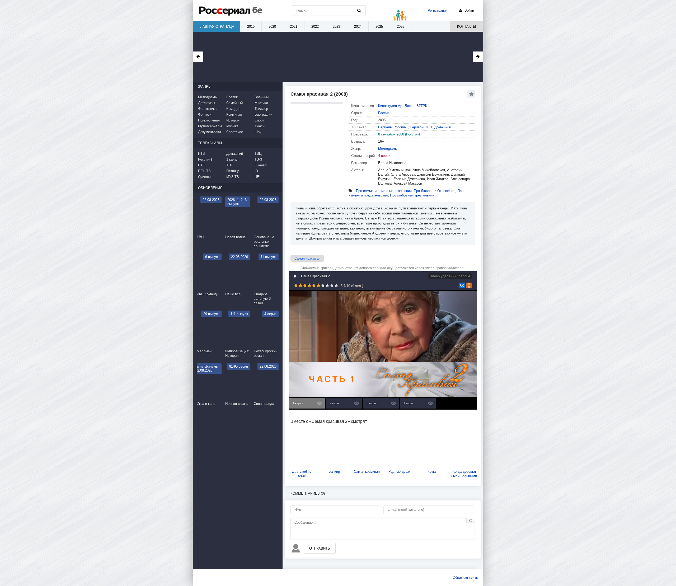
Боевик (232, 97)
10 (336, 285)
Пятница (233, 171)
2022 (315, 27)
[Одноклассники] (469, 285)
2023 (336, 27)
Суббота (204, 177)
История (233, 120)
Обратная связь (465, 577)
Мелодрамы (387, 149)
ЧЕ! (257, 177)
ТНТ (229, 165)
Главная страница (216, 27)
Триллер (261, 109)
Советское (234, 132)
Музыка (232, 126)
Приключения (209, 120)
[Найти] (359, 10)
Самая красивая (307, 258)
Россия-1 (205, 159)
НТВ (201, 154)
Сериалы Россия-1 (393, 127)
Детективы (206, 103)
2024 (358, 27)
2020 (272, 27)
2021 (293, 27)
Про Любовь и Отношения (434, 191)
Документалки (209, 132)
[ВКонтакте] (462, 285)
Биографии (263, 114)
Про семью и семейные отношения (384, 191)
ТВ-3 (258, 159)
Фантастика (207, 109)
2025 (379, 27)
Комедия (233, 109)
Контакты (466, 27)
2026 (400, 27)
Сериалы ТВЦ (421, 127)
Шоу (258, 132)
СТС (201, 165)
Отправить (319, 548)
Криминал (234, 114)
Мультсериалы (210, 126)
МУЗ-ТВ (232, 177)
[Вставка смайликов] (470, 520)
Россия (383, 113)
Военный (262, 97)
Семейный (234, 103)
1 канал (232, 159)
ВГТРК (421, 106)
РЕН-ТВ (204, 171)
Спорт (259, 120)
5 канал (261, 165)
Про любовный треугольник (412, 195)
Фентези (204, 114)
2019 (251, 27)
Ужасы (260, 126)
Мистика (261, 103)
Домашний (442, 127)
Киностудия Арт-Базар (396, 106)
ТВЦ (258, 154)
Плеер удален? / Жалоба (450, 276)
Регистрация (438, 10)
